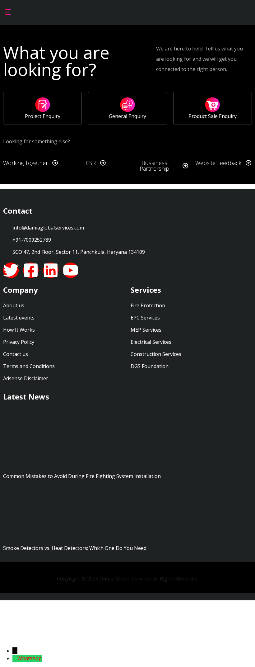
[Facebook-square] (31, 270)
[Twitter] (11, 270)
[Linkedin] (50, 270)
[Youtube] (70, 270)
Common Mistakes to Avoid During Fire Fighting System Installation (82, 476)
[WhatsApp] (14, 658)
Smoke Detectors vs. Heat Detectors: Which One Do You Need (74, 548)
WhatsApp (29, 658)
